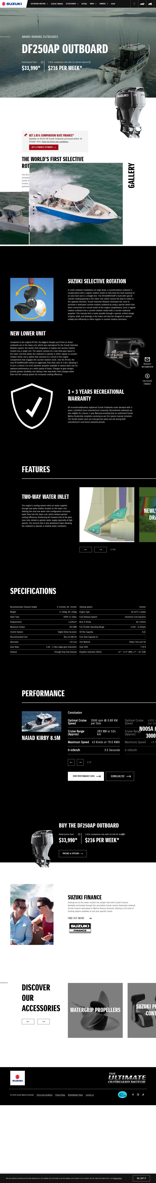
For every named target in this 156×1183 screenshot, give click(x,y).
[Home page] (12, 4)
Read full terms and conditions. (55, 142)
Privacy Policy (117, 1178)
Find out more (76, 918)
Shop (113, 4)
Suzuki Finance (57, 4)
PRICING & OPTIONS (71, 853)
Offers (84, 4)
